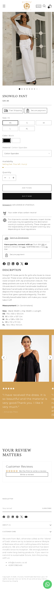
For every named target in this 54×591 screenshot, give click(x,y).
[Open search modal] (44, 6)
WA (42, 244)
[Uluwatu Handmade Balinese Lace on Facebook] (4, 264)
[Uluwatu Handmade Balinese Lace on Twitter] (22, 264)
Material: (14, 147)
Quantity (6, 172)
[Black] (6, 140)
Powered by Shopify (10, 581)
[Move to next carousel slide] (50, 357)
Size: (6, 118)
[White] (16, 140)
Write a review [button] (27, 474)
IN (47, 247)
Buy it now (27, 196)
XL (27, 129)
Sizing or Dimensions (19, 238)
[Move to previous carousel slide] (4, 357)
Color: (8, 135)
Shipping (6, 205)
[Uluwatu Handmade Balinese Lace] (27, 6)
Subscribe (47, 508)
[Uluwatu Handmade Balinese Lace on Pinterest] (17, 264)
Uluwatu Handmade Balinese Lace (31, 577)
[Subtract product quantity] (5, 178)
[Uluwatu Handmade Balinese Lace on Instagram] (8, 264)
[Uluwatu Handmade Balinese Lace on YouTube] (26, 264)
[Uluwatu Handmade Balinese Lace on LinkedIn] (13, 264)
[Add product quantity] (13, 178)
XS (10, 123)
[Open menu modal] (4, 6)
